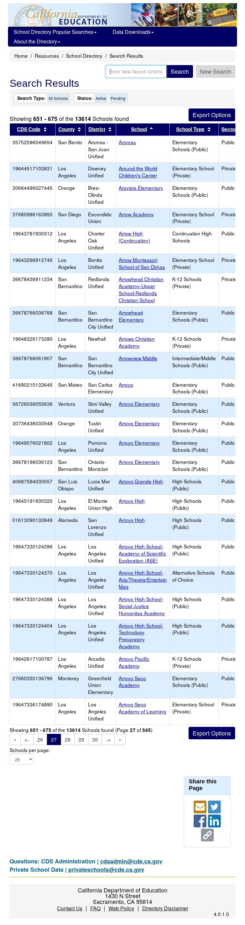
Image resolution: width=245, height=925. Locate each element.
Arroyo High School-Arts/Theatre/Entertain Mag (143, 579)
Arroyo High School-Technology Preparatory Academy (141, 636)
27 (54, 739)
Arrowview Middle (138, 358)
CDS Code (29, 129)
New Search (215, 71)
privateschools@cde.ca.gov (106, 869)
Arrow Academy (136, 214)
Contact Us (69, 908)
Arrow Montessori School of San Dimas (142, 263)
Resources (47, 55)
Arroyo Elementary (139, 403)
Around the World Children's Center (138, 172)
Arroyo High (132, 500)
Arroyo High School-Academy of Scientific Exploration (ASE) (142, 553)
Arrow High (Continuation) (134, 237)
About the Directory (35, 41)
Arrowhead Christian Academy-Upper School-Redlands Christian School (141, 289)
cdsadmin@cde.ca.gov (131, 861)
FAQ (95, 908)
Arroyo (126, 384)
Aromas (127, 141)
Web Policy (121, 908)
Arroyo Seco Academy (132, 682)
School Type (190, 129)
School (139, 129)
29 (81, 739)
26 (40, 739)
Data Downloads (132, 31)
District (96, 129)
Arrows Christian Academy (137, 342)
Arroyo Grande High (141, 481)
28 (68, 739)
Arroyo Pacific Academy (134, 662)
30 (95, 739)
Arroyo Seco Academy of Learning (142, 708)
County (66, 129)
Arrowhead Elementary (131, 316)
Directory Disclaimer (165, 908)
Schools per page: (30, 750)
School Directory (84, 55)
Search (180, 71)
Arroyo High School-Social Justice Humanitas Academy (142, 605)
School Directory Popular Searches (53, 31)
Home (21, 55)
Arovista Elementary (141, 187)
